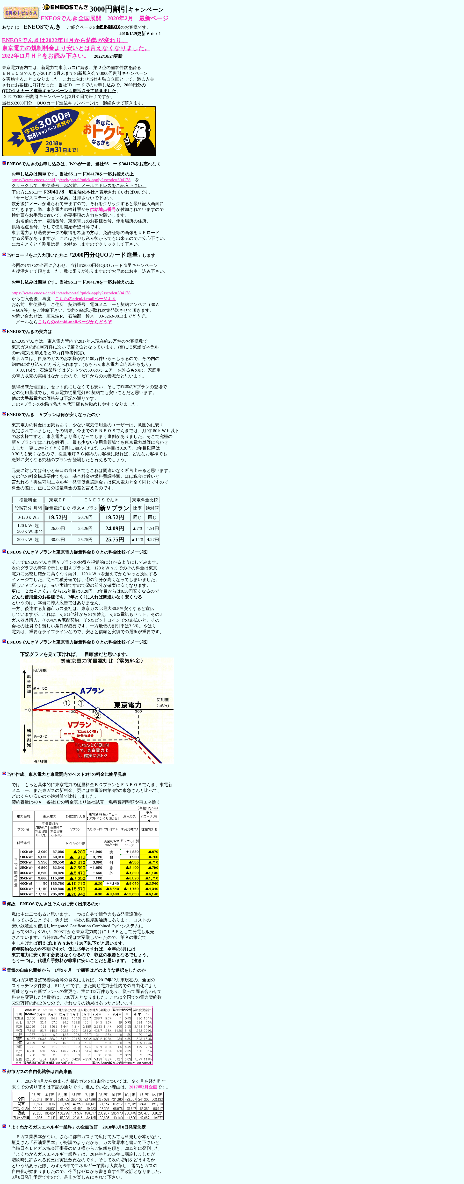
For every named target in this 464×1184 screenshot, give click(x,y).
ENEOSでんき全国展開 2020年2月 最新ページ (105, 18)
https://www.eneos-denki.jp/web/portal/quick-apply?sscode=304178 (71, 179)
